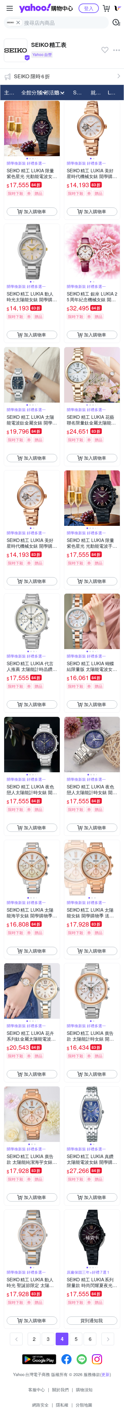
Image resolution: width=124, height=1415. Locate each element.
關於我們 (60, 1389)
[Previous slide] (8, 128)
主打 (9, 92)
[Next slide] (56, 128)
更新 (105, 1374)
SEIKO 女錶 (79, 92)
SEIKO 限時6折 (32, 76)
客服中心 (36, 1389)
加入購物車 (35, 211)
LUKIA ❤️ (114, 92)
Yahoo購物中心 (46, 8)
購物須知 (84, 1389)
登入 (88, 8)
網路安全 (40, 1405)
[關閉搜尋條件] (18, 22)
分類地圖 (84, 1405)
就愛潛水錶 (97, 92)
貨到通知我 (91, 1320)
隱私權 (62, 1405)
